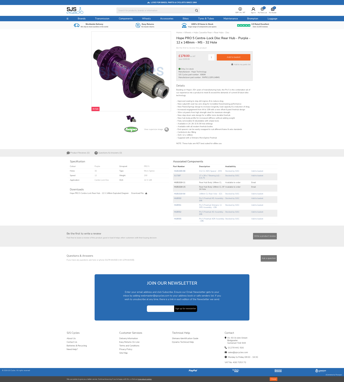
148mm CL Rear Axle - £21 (210, 193)
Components (126, 18)
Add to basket (257, 171)
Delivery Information (128, 338)
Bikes (186, 18)
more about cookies (145, 379)
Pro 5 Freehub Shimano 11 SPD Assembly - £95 (210, 206)
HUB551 (177, 205)
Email (253, 182)
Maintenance (230, 18)
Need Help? (72, 349)
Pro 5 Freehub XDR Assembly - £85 (211, 219)
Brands (82, 18)
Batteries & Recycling (77, 345)
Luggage (272, 18)
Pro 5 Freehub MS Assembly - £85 (212, 199)
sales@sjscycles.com (238, 352)
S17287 (177, 175)
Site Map (123, 352)
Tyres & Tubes (206, 18)
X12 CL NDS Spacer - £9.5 (210, 171)
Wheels (146, 18)
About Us (71, 338)
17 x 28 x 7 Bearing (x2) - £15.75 (210, 176)
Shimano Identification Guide (185, 338)
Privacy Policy (125, 349)
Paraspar (339, 375)
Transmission (102, 18)
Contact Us (72, 342)
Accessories (166, 18)
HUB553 (177, 198)
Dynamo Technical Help (183, 342)
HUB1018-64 (179, 193)
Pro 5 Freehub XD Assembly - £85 (211, 213)
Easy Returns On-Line (129, 342)
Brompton (252, 18)
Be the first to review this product (191, 48)
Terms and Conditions (129, 345)
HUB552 (177, 212)
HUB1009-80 (179, 171)
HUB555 (177, 218)
